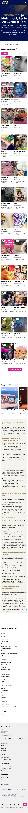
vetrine (8, 44)
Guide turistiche (5, 664)
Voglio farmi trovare (6, 766)
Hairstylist (3, 667)
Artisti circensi (4, 641)
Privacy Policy (4, 777)
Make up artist (4, 672)
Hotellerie (3, 711)
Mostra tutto (5, 655)
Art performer (4, 639)
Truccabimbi (4, 636)
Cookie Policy (4, 779)
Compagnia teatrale (6, 648)
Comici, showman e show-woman (9, 646)
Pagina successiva (14, 369)
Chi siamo (3, 746)
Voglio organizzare (5, 757)
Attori (2, 643)
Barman (3, 688)
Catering (3, 693)
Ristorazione (4, 713)
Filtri (5, 53)
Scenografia (4, 679)
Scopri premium (5, 770)
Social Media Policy (5, 784)
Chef (2, 695)
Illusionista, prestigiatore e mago (9, 653)
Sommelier (3, 697)
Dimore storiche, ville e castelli (8, 706)
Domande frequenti (6, 759)
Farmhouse (4, 709)
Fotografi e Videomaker (7, 662)
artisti (11, 44)
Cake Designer (4, 690)
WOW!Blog (3, 750)
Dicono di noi (4, 748)
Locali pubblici (4, 716)
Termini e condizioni (6, 782)
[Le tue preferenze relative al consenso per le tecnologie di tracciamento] (26, 609)
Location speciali (5, 704)
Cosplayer (3, 651)
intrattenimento (16, 44)
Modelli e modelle (5, 674)
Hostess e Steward (5, 669)
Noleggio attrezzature (6, 676)
